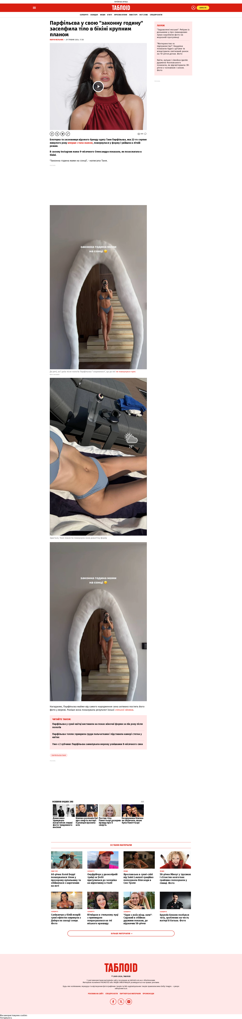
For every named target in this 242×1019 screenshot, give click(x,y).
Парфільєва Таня (59, 755)
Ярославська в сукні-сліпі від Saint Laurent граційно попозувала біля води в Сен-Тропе (139, 878)
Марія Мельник (57, 40)
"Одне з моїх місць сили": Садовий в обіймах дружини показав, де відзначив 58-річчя (138, 919)
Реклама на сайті (95, 994)
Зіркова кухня (120, 15)
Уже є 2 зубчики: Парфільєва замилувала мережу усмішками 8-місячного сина (97, 744)
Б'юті (109, 15)
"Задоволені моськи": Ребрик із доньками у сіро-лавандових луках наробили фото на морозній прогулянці (173, 33)
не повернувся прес (126, 371)
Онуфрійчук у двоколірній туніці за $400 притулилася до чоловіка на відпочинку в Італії (102, 878)
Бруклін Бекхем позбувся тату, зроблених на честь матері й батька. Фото (174, 917)
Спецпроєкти (156, 15)
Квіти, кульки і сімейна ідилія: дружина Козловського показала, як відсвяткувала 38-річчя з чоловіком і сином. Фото (173, 65)
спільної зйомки (124, 709)
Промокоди (148, 994)
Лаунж (161, 25)
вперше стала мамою (80, 142)
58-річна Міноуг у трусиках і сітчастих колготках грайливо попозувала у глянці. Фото (175, 878)
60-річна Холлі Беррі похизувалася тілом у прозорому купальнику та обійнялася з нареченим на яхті (66, 880)
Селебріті (84, 15)
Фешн (102, 15)
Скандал (94, 15)
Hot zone (143, 15)
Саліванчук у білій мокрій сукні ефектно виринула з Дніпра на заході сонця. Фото (66, 919)
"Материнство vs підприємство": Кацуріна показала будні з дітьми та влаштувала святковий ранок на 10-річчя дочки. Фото (172, 48)
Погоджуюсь (6, 1018)
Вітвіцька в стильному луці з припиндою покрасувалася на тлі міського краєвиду (102, 919)
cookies (23, 1015)
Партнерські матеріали (130, 994)
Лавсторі (133, 15)
